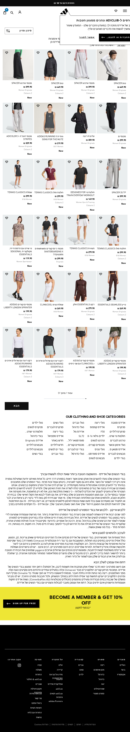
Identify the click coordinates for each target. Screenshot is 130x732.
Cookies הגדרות (41, 725)
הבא (17, 406)
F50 (103, 432)
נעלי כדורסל (77, 454)
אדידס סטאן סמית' (116, 449)
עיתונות (59, 679)
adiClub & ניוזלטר (34, 679)
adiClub (59, 689)
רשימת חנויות (36, 708)
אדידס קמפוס (97, 427)
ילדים (81, 675)
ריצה (102, 665)
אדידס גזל (78, 432)
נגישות (39, 717)
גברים (81, 665)
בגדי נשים (37, 454)
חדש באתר (57, 440)
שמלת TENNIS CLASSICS (19, 192)
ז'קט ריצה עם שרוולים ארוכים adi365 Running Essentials (49, 364)
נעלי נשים (58, 423)
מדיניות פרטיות (58, 725)
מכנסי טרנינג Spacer (84, 83)
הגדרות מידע (90, 725)
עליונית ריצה (88, 136)
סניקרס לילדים (117, 432)
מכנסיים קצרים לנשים (75, 445)
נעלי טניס (100, 449)
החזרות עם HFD (35, 713)
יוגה (102, 684)
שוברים (39, 684)
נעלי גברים (78, 423)
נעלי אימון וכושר (117, 445)
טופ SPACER (120, 83)
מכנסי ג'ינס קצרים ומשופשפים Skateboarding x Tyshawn (49, 252)
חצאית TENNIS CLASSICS (82, 248)
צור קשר (38, 698)
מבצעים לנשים (97, 458)
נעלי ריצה (100, 423)
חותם (78, 725)
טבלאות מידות (35, 694)
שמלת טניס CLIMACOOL (51, 305)
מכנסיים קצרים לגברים (96, 445)
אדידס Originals (34, 440)
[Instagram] (19, 665)
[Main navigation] (124, 10)
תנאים (70, 725)
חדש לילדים (57, 445)
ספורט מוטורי (98, 694)
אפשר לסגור (87, 37)
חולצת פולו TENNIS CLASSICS (48, 192)
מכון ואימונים (99, 670)
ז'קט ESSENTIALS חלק (83, 304)
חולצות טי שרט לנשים (116, 436)
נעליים (122, 665)
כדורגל (101, 679)
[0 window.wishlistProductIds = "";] (116, 11)
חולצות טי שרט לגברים (34, 432)
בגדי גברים (57, 454)
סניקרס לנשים (35, 427)
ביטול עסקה (36, 703)
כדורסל (101, 675)
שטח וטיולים (99, 689)
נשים (81, 670)
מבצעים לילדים (35, 445)
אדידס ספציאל (55, 436)
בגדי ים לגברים (76, 449)
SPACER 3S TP (119, 192)
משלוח (39, 670)
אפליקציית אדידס (55, 684)
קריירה (60, 670)
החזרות (38, 675)
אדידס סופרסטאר (96, 454)
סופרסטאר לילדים (75, 440)
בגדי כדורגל (36, 436)
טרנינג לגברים (117, 440)
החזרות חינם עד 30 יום (64, 3)
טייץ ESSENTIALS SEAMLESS (112, 305)
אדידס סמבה (118, 423)
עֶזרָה (39, 665)
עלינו (60, 665)
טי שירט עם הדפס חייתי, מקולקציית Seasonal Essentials (20, 251)
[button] (113, 52)
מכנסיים (122, 136)
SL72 (81, 436)
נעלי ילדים (37, 423)
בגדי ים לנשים (56, 449)
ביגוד (123, 670)
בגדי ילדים (119, 458)
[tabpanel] (65, 232)
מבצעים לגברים (116, 454)
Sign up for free (24, 604)
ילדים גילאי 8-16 (96, 436)
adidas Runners (56, 701)
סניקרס (121, 427)
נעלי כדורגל (78, 427)
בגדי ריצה (58, 432)
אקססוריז (121, 675)
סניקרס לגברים (55, 427)
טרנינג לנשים (98, 440)
